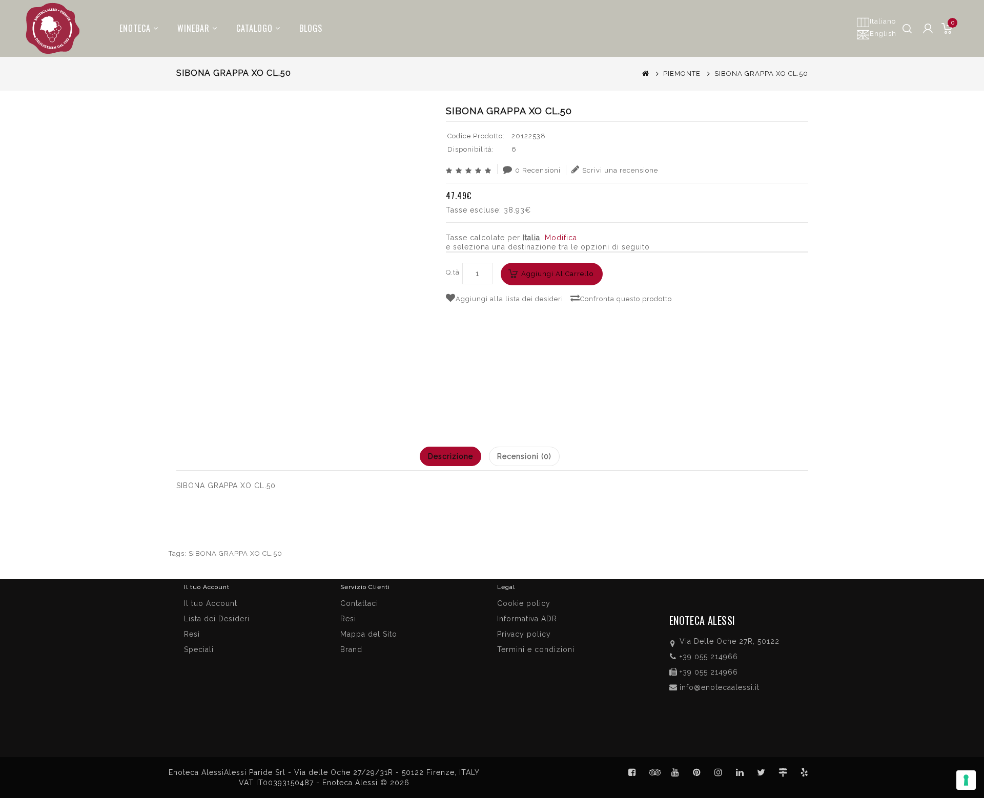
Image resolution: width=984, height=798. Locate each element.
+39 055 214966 (709, 657)
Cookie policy (523, 603)
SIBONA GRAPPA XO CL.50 (235, 553)
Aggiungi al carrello (557, 274)
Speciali (199, 649)
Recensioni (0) (524, 456)
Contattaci (359, 603)
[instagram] (718, 772)
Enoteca (135, 28)
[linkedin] (740, 772)
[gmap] (783, 772)
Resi (348, 619)
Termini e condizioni (536, 649)
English (883, 33)
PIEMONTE (682, 73)
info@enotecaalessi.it (720, 687)
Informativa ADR (527, 619)
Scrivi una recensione (620, 170)
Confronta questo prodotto (626, 299)
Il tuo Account (210, 603)
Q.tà (453, 272)
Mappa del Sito (368, 634)
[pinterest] (697, 772)
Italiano (883, 21)
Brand (351, 649)
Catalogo (254, 28)
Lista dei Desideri (217, 619)
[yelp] (804, 772)
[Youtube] (675, 772)
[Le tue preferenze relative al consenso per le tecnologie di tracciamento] (966, 780)
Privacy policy (524, 634)
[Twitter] (654, 772)
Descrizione (450, 456)
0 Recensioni (538, 170)
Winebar (193, 28)
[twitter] (761, 772)
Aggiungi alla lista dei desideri (509, 299)
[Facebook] (632, 772)
